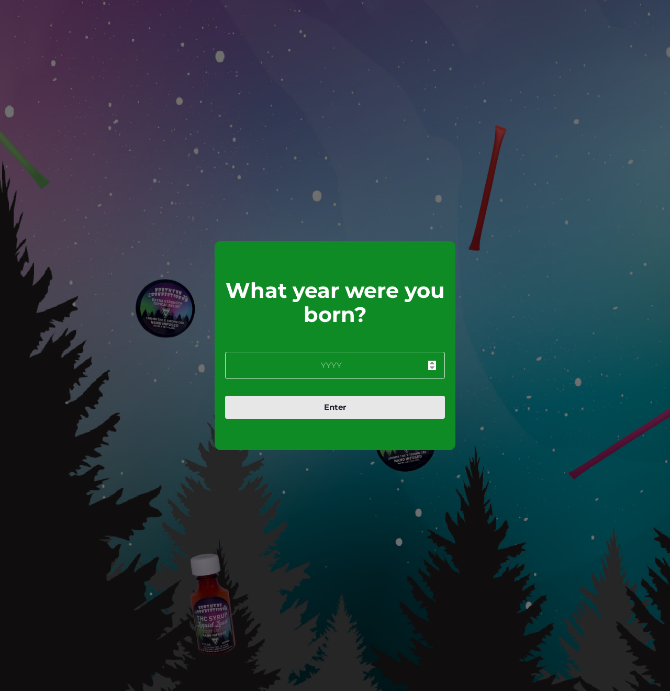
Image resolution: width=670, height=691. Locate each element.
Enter (335, 407)
